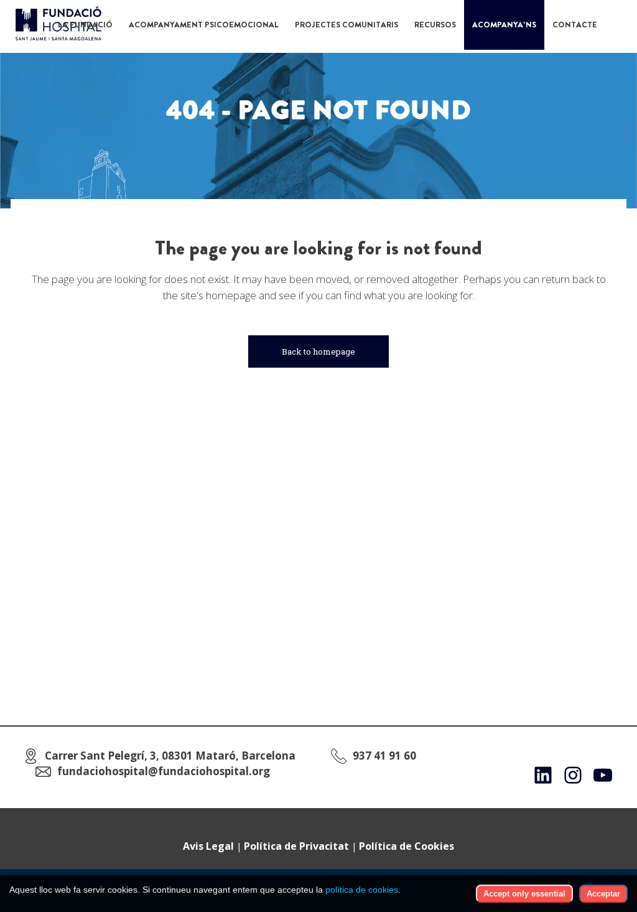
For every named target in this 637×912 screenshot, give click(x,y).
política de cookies (361, 890)
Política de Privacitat (296, 846)
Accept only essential (524, 893)
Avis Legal (208, 846)
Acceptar (603, 893)
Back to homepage (318, 351)
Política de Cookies (406, 846)
